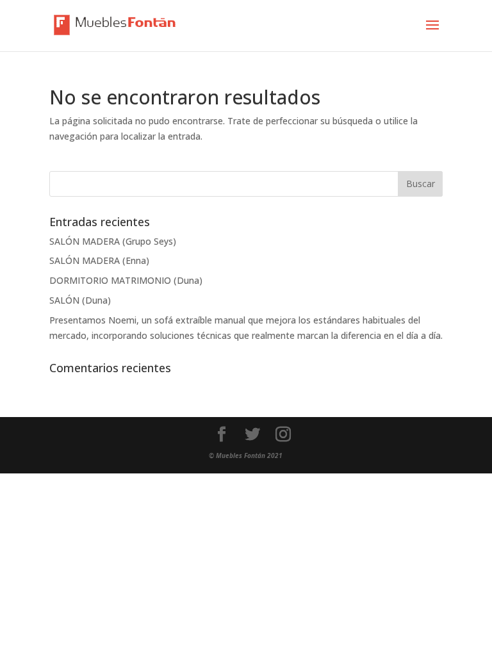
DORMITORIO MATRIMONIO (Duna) (125, 280)
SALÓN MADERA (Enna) (99, 260)
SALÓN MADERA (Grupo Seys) (112, 241)
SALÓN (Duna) (80, 300)
